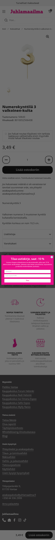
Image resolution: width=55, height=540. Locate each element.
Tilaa (27, 281)
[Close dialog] (52, 257)
